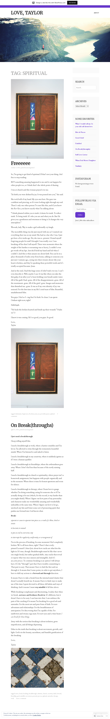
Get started (72, 2)
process (40, 696)
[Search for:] (85, 87)
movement (28, 696)
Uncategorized (30, 168)
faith (54, 693)
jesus (36, 414)
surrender (50, 696)
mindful (22, 696)
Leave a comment (21, 698)
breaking (25, 693)
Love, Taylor (27, 13)
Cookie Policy (37, 715)
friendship (13, 696)
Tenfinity (78, 166)
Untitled (78, 143)
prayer (48, 414)
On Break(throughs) (32, 425)
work (12, 698)
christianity (18, 414)
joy (39, 414)
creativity (50, 693)
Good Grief (79, 138)
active (17, 693)
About (96, 13)
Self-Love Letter (81, 155)
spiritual (52, 414)
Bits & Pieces (80, 132)
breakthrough (33, 693)
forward (59, 693)
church (45, 693)
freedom (31, 414)
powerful (42, 414)
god (18, 696)
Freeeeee (20, 163)
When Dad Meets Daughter (85, 160)
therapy (56, 696)
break (20, 693)
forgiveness (25, 414)
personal (34, 696)
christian (39, 693)
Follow (80, 215)
